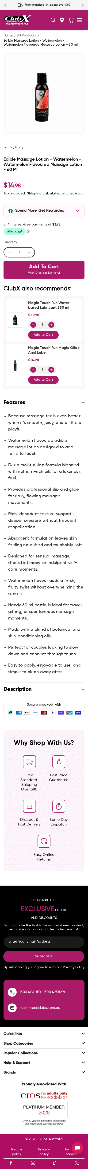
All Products (26, 35)
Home (8, 35)
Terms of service (71, 1152)
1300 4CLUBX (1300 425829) (42, 992)
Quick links (13, 1034)
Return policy (16, 1152)
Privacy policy (44, 1152)
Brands (10, 1072)
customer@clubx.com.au (39, 1008)
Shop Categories (18, 1044)
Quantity (10, 242)
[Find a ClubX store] (62, 20)
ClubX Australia (50, 1139)
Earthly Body (13, 147)
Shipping (34, 193)
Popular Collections (21, 1053)
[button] (53, 20)
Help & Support (17, 1063)
